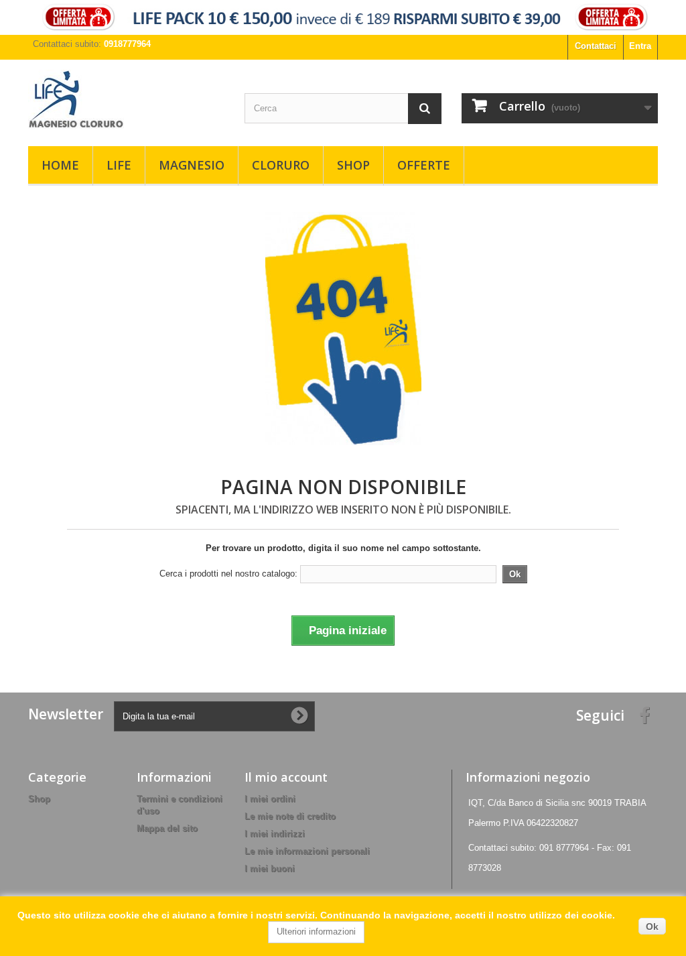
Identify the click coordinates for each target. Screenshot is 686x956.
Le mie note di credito (290, 816)
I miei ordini (270, 799)
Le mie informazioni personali (307, 851)
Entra (640, 46)
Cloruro (281, 165)
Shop (353, 165)
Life (119, 165)
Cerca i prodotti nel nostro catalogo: (228, 574)
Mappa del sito (167, 828)
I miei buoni (270, 868)
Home (60, 165)
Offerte (423, 165)
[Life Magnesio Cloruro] (126, 99)
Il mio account (286, 777)
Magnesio (191, 165)
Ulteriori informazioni (316, 932)
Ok (652, 926)
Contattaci (595, 46)
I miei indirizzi (275, 834)
